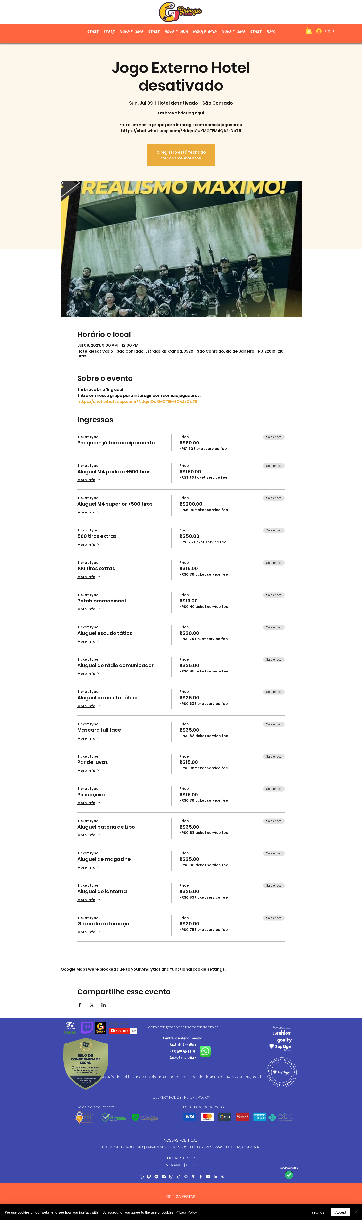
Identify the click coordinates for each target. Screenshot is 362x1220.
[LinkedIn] (215, 1176)
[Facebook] (200, 1176)
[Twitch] (149, 1176)
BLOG (191, 1165)
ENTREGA (110, 1147)
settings (318, 1212)
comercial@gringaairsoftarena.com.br (183, 1027)
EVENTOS (179, 1147)
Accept (340, 1212)
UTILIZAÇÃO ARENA (242, 1147)
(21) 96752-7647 (183, 1058)
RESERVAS (214, 1147)
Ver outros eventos (181, 158)
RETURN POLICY (197, 1097)
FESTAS (196, 1147)
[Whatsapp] (141, 1176)
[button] (309, 30)
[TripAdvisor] (185, 1176)
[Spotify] (156, 1176)
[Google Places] (193, 1176)
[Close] (356, 1212)
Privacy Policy (186, 1212)
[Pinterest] (222, 1176)
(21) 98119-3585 (183, 1051)
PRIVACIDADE (157, 1147)
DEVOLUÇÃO (132, 1147)
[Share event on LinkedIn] (103, 1005)
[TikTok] (178, 1176)
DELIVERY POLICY (167, 1097)
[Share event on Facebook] (79, 1005)
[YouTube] (208, 1176)
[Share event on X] (91, 1005)
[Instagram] (171, 1176)
